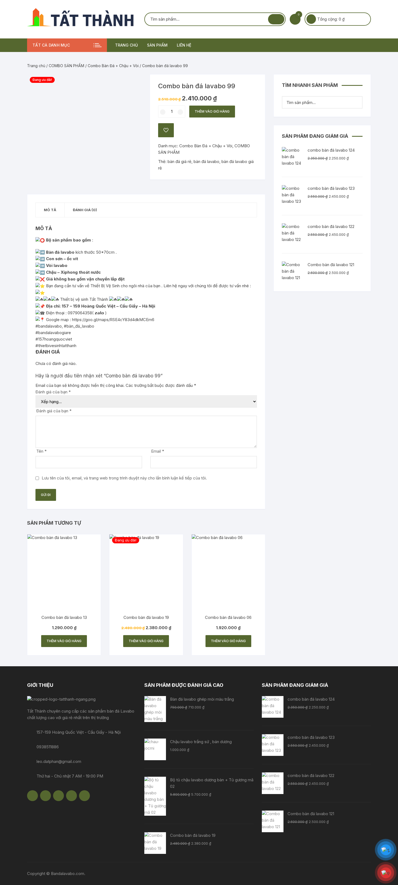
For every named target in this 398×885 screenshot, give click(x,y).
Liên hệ (184, 45)
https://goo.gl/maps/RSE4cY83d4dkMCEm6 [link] (113, 319)
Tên (41, 451)
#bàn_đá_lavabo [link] (79, 326)
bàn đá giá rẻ (179, 161)
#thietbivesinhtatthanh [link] (55, 345)
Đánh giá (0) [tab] (85, 210)
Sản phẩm (157, 45)
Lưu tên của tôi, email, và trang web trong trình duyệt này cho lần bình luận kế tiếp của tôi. (124, 478)
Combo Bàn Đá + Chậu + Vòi (113, 65)
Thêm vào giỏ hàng (212, 111)
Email (157, 451)
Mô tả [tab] (50, 210)
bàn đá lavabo (206, 161)
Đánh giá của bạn (53, 391)
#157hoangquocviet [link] (53, 339)
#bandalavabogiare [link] (53, 332)
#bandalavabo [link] (48, 326)
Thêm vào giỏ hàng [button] (64, 641)
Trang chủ (126, 45)
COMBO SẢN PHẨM (66, 65)
